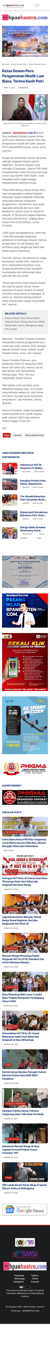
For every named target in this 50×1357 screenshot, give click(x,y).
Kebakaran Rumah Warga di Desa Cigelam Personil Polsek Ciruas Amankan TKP (20, 1149)
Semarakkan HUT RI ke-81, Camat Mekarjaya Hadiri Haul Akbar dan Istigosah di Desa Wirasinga (20, 1036)
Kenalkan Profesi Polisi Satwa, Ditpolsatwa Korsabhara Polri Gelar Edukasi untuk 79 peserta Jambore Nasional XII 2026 (33, 482)
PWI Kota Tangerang (15, 832)
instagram (18, 1281)
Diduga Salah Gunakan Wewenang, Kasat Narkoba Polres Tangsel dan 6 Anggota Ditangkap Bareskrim (33, 529)
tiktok (35, 1278)
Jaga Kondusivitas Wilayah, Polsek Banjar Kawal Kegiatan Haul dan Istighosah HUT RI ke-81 (21, 920)
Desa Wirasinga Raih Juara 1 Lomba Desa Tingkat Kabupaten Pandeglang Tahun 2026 (23, 998)
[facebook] (4, 444)
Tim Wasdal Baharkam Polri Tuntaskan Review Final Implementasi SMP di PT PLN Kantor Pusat (33, 498)
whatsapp (19, 1278)
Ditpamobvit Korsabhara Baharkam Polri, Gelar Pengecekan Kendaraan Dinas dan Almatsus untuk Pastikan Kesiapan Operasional (34, 514)
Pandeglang (11, 871)
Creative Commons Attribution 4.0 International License (25, 1293)
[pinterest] (21, 444)
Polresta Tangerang (15, 1104)
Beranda (5, 64)
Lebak (8, 1065)
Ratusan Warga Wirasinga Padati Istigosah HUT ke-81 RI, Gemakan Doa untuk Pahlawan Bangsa (23, 959)
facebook (19, 1275)
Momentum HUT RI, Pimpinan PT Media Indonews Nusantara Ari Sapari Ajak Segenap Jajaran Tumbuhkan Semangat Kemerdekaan (34, 466)
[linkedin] (26, 444)
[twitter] (10, 444)
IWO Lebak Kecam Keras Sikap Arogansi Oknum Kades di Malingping (24, 1187)
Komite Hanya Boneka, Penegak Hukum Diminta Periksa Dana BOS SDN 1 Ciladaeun (24, 1075)
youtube (35, 1281)
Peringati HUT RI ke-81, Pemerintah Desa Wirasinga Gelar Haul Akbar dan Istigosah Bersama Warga (24, 881)
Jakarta (17, 435)
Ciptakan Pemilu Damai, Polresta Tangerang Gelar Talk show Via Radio (23, 1112)
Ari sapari (26, 472)
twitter (34, 1275)
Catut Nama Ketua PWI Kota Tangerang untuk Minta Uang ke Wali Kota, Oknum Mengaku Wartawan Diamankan (24, 843)
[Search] (42, 5)
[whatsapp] (15, 444)
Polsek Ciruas (12, 1139)
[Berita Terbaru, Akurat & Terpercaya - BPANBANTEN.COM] (13, 6)
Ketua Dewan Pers (19, 64)
